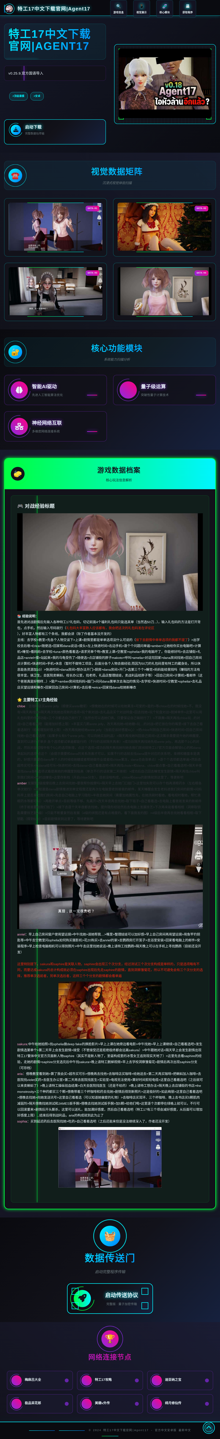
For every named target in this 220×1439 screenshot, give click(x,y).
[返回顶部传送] (209, 1428)
